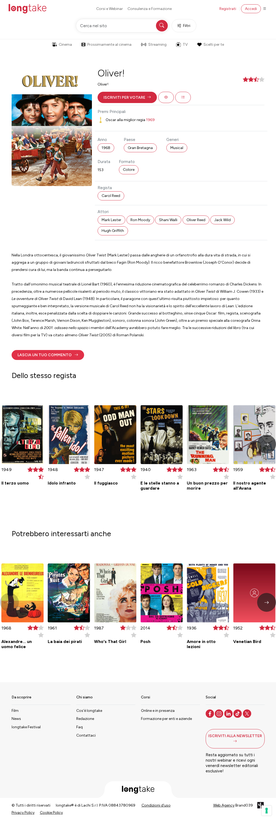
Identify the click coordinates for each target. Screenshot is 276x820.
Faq (79, 727)
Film (15, 710)
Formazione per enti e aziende (166, 718)
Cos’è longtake (89, 710)
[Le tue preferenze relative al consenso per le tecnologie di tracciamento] (266, 810)
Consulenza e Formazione (149, 8)
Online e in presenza (158, 710)
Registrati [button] (227, 8)
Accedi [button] (251, 8)
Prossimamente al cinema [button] (109, 44)
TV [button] (185, 44)
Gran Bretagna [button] (140, 148)
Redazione (85, 718)
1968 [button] (106, 148)
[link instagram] (219, 713)
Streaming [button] (157, 44)
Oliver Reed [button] (196, 220)
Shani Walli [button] (168, 220)
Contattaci (86, 735)
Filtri (186, 25)
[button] (127, 97)
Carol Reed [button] (111, 195)
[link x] (247, 713)
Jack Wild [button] (222, 220)
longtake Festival (26, 727)
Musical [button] (176, 148)
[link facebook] (210, 713)
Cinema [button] (65, 44)
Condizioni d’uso (156, 805)
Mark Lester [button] (111, 220)
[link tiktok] (238, 713)
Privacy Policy (23, 812)
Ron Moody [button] (140, 220)
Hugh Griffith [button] (113, 230)
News (16, 718)
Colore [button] (128, 169)
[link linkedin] (229, 713)
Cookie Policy (51, 812)
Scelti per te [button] (213, 44)
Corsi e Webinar (109, 8)
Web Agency (223, 805)
